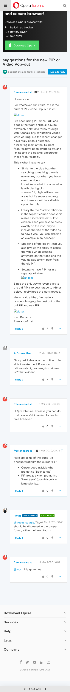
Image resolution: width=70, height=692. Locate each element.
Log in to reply (57, 72)
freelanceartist (23, 92)
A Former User (23, 353)
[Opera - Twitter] (27, 662)
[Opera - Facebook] (21, 662)
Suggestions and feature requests (26, 71)
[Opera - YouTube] (34, 662)
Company (11, 649)
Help (7, 631)
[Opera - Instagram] (48, 662)
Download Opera (24, 45)
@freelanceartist (24, 522)
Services (11, 622)
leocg (17, 515)
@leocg (19, 569)
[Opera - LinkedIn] (41, 662)
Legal (8, 640)
